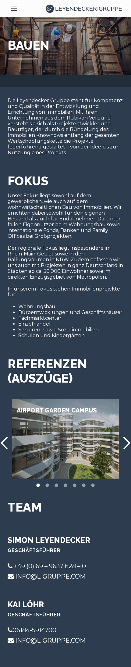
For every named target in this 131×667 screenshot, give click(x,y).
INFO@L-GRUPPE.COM (50, 576)
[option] (65, 439)
